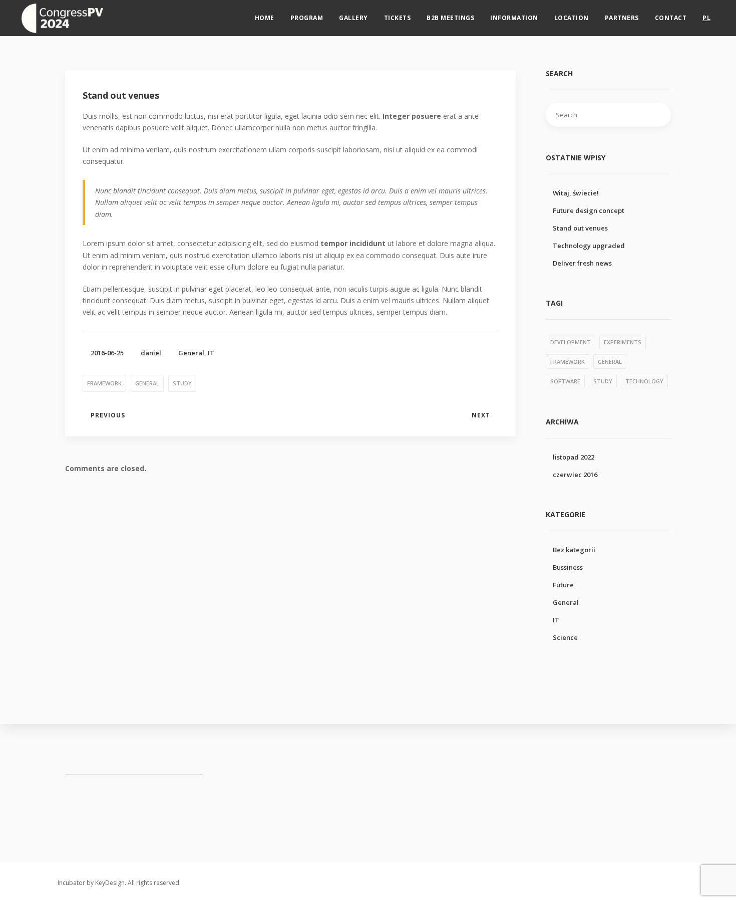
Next (481, 415)
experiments (622, 342)
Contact (671, 18)
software (565, 381)
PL (706, 18)
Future (563, 584)
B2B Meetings (450, 18)
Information (514, 18)
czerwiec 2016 (575, 474)
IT (211, 352)
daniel (151, 352)
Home (264, 18)
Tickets (397, 18)
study (182, 383)
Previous (108, 415)
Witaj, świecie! (576, 192)
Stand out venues (580, 228)
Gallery (353, 18)
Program (306, 18)
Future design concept (588, 210)
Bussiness (568, 567)
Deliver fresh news (582, 263)
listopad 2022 (573, 457)
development (570, 342)
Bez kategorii (574, 549)
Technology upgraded (589, 245)
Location (571, 18)
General (191, 352)
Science (565, 637)
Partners (622, 18)
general (147, 383)
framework (104, 383)
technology (644, 381)
